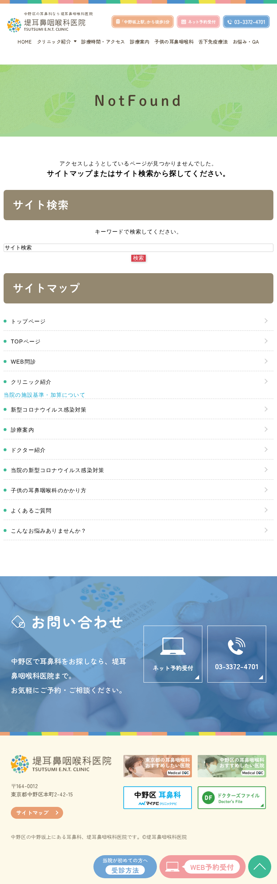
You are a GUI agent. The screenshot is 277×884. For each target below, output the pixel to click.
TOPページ (26, 341)
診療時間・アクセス (103, 41)
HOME (25, 41)
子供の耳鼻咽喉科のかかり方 (49, 490)
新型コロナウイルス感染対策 (49, 410)
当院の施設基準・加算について (44, 395)
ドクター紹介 (28, 450)
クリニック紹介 (31, 382)
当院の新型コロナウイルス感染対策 (57, 470)
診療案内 (139, 41)
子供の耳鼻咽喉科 (173, 41)
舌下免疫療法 (213, 41)
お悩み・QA (246, 41)
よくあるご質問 (31, 510)
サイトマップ (32, 812)
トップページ (28, 321)
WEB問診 (23, 362)
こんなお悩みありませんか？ (49, 531)
